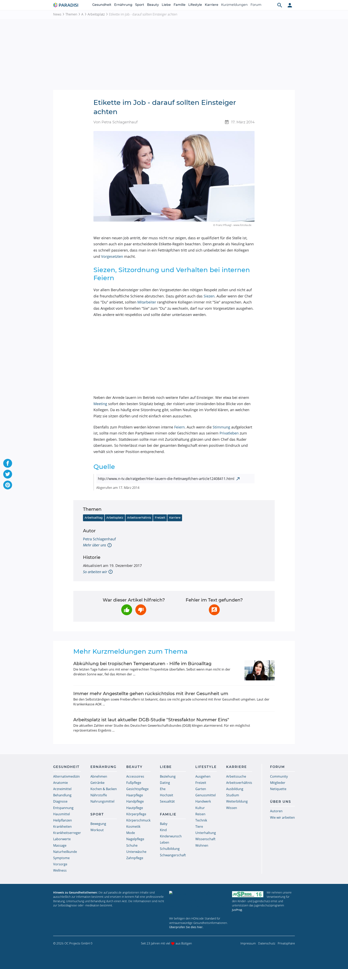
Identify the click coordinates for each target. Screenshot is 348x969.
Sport (139, 5)
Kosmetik (133, 826)
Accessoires (135, 776)
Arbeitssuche (236, 776)
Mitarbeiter (146, 302)
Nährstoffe (98, 795)
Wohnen (201, 845)
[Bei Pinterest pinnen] (7, 485)
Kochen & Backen (103, 789)
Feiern (179, 427)
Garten (200, 789)
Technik (201, 820)
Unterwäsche (136, 851)
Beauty (153, 5)
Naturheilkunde (65, 851)
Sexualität (167, 801)
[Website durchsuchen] (280, 5)
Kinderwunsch (171, 836)
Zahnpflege (134, 858)
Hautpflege (134, 808)
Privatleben (229, 433)
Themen (71, 14)
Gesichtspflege (137, 789)
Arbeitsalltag (94, 517)
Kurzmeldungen (234, 5)
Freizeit (160, 517)
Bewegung (98, 823)
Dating (165, 782)
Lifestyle (195, 5)
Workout (97, 830)
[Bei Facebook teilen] (7, 463)
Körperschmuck (138, 820)
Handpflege (135, 801)
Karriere (211, 5)
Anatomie (60, 782)
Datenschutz (266, 943)
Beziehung (168, 776)
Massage (59, 845)
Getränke (97, 782)
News (57, 14)
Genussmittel (205, 795)
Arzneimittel (62, 789)
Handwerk (203, 801)
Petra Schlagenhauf (99, 539)
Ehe (163, 789)
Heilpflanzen (62, 820)
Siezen (209, 296)
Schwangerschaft (173, 855)
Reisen (200, 814)
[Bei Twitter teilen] (7, 474)
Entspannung (63, 808)
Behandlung (62, 795)
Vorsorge (60, 864)
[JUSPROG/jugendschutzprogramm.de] (247, 894)
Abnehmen (98, 776)
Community (279, 776)
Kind (163, 830)
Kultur (200, 808)
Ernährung (123, 5)
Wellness (60, 870)
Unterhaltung (205, 833)
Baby (163, 823)
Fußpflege (133, 782)
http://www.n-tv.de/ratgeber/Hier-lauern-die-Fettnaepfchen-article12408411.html (166, 478)
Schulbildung (170, 848)
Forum (256, 5)
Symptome (61, 858)
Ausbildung (234, 789)
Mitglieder (277, 782)
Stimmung (221, 427)
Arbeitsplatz (96, 14)
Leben (164, 842)
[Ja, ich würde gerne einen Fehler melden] (214, 609)
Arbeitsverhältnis (139, 517)
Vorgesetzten (112, 256)
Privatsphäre (286, 943)
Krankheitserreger (67, 833)
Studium (232, 795)
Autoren (276, 811)
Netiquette (278, 789)
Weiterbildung (237, 801)
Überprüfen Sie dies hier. (186, 927)
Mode (130, 833)
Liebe (166, 5)
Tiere (199, 826)
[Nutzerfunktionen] (290, 5)
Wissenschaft (205, 839)
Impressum (248, 943)
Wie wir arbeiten (282, 817)
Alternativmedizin (66, 776)
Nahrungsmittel (102, 801)
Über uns (280, 802)
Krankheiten (62, 826)
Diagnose (60, 801)
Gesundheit (101, 5)
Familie (179, 5)
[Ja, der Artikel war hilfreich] (126, 609)
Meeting (100, 403)
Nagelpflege (135, 839)
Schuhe (132, 845)
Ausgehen (202, 776)
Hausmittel (61, 814)
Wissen (231, 808)
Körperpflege (136, 814)
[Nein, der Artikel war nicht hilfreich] (140, 609)
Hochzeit (166, 795)
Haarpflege (134, 795)
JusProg (237, 910)
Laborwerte (62, 839)
